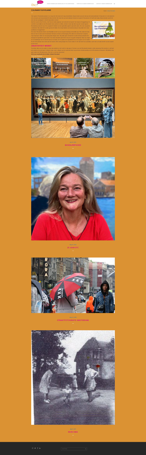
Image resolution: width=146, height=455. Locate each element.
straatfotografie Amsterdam (73, 320)
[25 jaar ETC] (73, 198)
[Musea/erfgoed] (73, 108)
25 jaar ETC (73, 247)
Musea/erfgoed (73, 145)
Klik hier (41, 72)
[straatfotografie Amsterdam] (73, 285)
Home (105, 11)
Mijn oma (73, 432)
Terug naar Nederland (36, 56)
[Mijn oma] (73, 377)
